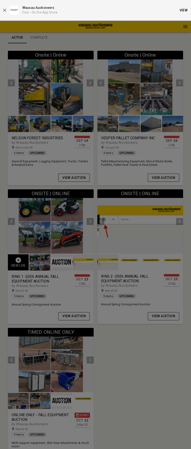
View (184, 10)
